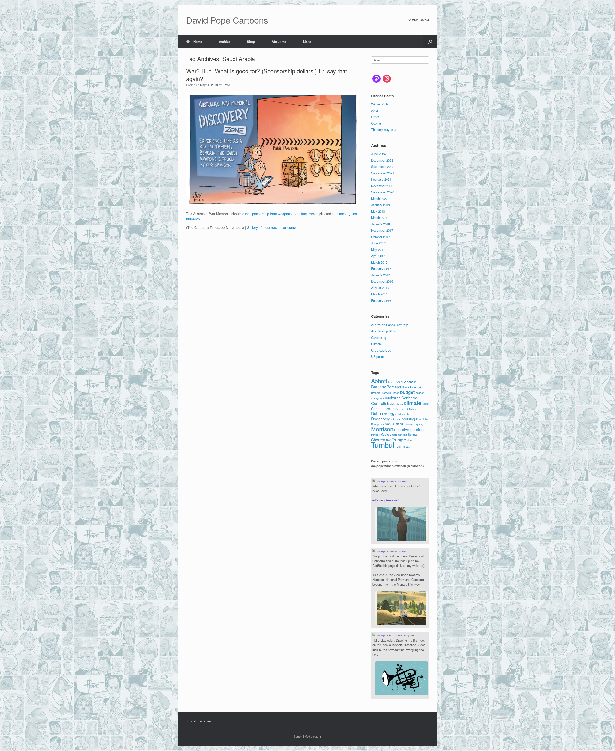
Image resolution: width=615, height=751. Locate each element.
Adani (399, 382)
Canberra (409, 397)
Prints (375, 116)
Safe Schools (399, 434)
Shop (251, 41)
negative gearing (409, 429)
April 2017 (378, 255)
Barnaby (378, 387)
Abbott (379, 381)
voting (401, 446)
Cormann (378, 408)
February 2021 (381, 179)
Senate (413, 434)
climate (412, 402)
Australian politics (383, 331)
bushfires (392, 397)
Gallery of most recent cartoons (271, 227)
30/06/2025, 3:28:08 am (397, 481)
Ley (382, 424)
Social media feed (199, 721)
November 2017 (382, 230)
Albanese (410, 382)
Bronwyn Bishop (390, 393)
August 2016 (380, 287)
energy (389, 413)
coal (425, 403)
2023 (374, 110)
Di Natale (411, 409)
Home (197, 41)
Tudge (408, 440)
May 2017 (378, 249)
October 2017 (380, 236)
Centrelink (380, 403)
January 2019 (380, 204)
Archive (224, 41)
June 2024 (378, 153)
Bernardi (394, 386)
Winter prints (380, 104)
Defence (400, 409)
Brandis (375, 393)
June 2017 (378, 243)
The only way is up (384, 129)
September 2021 (382, 173)
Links (307, 41)
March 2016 (379, 294)
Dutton (377, 413)
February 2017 (381, 268)
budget (407, 392)
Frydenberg (380, 418)
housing (408, 418)
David (226, 85)
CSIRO (390, 409)
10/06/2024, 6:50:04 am (397, 551)
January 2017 (380, 275)
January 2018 (380, 224)
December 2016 (382, 281)
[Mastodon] (376, 78)
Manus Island (394, 424)
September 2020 (382, 192)
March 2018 (379, 217)
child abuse (396, 404)
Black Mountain (412, 387)
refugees (385, 434)
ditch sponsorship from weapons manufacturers (278, 213)
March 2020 (379, 198)
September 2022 (382, 166)
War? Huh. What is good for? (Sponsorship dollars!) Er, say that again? (266, 75)
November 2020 (382, 185)
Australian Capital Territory (389, 324)
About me (279, 41)
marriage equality (414, 424)
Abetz (391, 382)
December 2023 (382, 160)
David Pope (380, 481)
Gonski (396, 419)
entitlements (402, 414)
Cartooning (378, 337)
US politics (378, 356)
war (409, 446)
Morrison (382, 429)
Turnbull (383, 445)
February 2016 (381, 300)
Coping (376, 123)
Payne (374, 434)
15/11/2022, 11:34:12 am (398, 635)
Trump (397, 439)
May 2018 (378, 211)
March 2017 (379, 262)
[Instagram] (387, 78)
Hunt (419, 419)
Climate (376, 343)
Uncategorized (381, 350)
